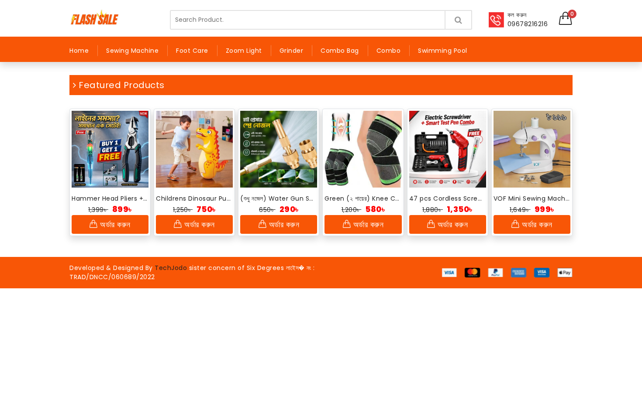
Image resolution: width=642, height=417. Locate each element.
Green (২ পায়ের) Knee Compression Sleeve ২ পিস (362, 198)
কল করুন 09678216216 (527, 19)
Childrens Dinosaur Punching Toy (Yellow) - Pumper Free (194, 198)
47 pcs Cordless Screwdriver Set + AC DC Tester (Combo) (447, 198)
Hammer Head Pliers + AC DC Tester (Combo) (110, 198)
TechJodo (171, 267)
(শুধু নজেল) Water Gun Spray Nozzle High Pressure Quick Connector (278, 198)
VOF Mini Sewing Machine (532, 198)
